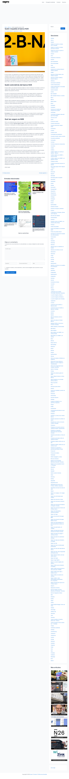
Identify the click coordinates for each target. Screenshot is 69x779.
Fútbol (52, 238)
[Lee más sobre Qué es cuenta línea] (24, 223)
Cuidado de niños (54, 161)
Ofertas (52, 356)
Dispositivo (53, 191)
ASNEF (52, 72)
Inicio (43, 2)
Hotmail (52, 259)
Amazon (52, 53)
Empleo (52, 200)
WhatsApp (53, 656)
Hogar (52, 255)
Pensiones (53, 393)
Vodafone (53, 654)
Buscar (52, 26)
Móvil (52, 338)
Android (52, 59)
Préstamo (53, 413)
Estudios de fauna (54, 206)
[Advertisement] (34, 12)
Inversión (52, 284)
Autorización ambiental (55, 82)
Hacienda (53, 240)
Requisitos (53, 467)
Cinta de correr (54, 117)
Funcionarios (53, 236)
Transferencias (54, 631)
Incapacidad (53, 272)
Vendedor (53, 643)
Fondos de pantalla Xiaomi (56, 231)
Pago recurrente (54, 382)
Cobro (52, 119)
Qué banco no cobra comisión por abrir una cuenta (10, 194)
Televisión (53, 613)
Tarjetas (52, 607)
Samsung (52, 476)
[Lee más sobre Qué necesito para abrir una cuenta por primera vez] (39, 221)
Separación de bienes (55, 587)
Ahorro (52, 40)
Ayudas (52, 91)
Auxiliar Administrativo (55, 84)
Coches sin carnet (54, 121)
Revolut (52, 469)
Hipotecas (53, 253)
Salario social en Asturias (56, 472)
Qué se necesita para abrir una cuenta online (24, 212)
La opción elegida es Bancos (56, 294)
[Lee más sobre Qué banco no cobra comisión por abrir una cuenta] (10, 186)
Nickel (52, 348)
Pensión (52, 388)
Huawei (52, 261)
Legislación (53, 300)
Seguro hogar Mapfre (55, 560)
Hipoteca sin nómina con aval (57, 249)
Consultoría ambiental (55, 138)
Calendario (53, 107)
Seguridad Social (54, 482)
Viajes (52, 647)
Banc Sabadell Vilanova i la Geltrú (58, 95)
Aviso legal (53, 767)
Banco (52, 97)
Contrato (52, 142)
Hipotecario (53, 251)
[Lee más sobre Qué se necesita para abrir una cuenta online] (24, 195)
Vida (52, 649)
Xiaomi (52, 660)
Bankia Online (53, 101)
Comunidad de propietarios (56, 134)
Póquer (52, 404)
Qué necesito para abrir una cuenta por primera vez (39, 230)
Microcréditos (53, 330)
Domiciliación (53, 195)
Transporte (53, 633)
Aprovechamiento (54, 61)
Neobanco (53, 346)
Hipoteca (52, 244)
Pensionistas (53, 395)
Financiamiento (54, 217)
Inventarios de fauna (55, 282)
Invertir (52, 285)
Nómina (52, 350)
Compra (52, 130)
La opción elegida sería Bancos (57, 296)
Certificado (53, 112)
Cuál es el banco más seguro (38, 193)
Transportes (53, 635)
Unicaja (52, 639)
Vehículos (53, 641)
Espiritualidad (53, 204)
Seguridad (53, 480)
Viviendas (53, 652)
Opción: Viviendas (54, 369)
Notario (52, 352)
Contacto (58, 2)
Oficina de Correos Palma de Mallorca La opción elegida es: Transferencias (57, 362)
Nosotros (64, 2)
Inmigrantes (53, 276)
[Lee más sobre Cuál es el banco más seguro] (39, 186)
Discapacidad (53, 189)
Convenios (53, 146)
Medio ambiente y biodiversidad (57, 326)
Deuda (52, 183)
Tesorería (53, 617)
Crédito (52, 147)
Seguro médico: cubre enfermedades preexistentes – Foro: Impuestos (57, 579)
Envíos (52, 202)
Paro (52, 384)
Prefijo (52, 406)
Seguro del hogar (54, 558)
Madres (52, 313)
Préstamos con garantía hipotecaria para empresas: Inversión (56, 431)
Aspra (31, 774)
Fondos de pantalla (55, 226)
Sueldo (52, 598)
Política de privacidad (42, 774)
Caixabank (53, 105)
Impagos (52, 268)
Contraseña (53, 140)
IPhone (52, 287)
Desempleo (53, 181)
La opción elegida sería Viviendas (57, 298)
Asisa (52, 65)
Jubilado (52, 289)
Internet (52, 280)
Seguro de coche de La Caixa (57, 499)
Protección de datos (55, 452)
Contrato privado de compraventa (58, 144)
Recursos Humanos (55, 458)
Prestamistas (53, 408)
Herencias (53, 242)
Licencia (52, 302)
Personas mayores (54, 397)
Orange (52, 371)
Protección (53, 451)
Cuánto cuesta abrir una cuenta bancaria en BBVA (10, 225)
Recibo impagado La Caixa (56, 456)
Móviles (52, 340)
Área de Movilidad (54, 63)
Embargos (53, 198)
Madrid (52, 314)
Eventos (52, 210)
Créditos (52, 149)
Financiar (52, 219)
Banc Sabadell (54, 93)
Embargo (52, 196)
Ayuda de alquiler (54, 89)
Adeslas (52, 38)
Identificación (53, 263)
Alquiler (52, 42)
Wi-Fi (52, 658)
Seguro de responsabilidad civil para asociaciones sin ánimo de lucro (57, 524)
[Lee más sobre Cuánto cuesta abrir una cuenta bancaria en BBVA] (10, 218)
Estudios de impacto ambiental (57, 208)
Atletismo (53, 80)
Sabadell (52, 471)
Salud (52, 474)
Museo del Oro (54, 342)
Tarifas (52, 602)
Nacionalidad (53, 344)
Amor (52, 55)
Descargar (53, 175)
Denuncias (53, 171)
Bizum (52, 103)
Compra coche (54, 132)
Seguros (52, 585)
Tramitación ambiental (55, 627)
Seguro (52, 491)
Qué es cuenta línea (23, 233)
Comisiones (53, 128)
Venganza (53, 645)
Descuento (53, 179)
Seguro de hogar (54, 514)
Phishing (52, 399)
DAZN (52, 169)
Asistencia (53, 67)
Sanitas (52, 478)
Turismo (52, 637)
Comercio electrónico (55, 123)
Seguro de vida (54, 543)
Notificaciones (54, 354)
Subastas (52, 596)
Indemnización (54, 274)
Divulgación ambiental (50, 2)
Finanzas (52, 224)
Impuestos (53, 270)
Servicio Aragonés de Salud (56, 592)
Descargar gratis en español (56, 177)
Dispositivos (53, 193)
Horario (52, 257)
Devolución (53, 187)
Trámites (52, 629)
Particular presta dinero (55, 386)
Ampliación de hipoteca (55, 57)
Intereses (52, 278)
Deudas (52, 185)
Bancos (52, 99)
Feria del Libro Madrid (55, 215)
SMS (52, 594)
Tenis (52, 615)
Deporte (52, 173)
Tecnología (53, 609)
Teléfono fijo (53, 611)
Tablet (52, 600)
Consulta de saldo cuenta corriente (58, 136)
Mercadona (53, 328)
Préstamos (53, 425)
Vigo (52, 650)
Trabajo (52, 625)
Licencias (53, 311)
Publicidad (53, 454)
